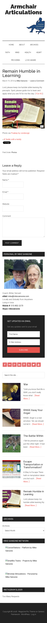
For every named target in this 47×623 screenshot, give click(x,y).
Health (28, 52)
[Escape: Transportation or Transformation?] (11, 469)
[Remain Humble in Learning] (11, 499)
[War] (11, 392)
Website (5, 204)
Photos (14, 152)
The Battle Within (33, 435)
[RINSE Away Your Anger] (11, 418)
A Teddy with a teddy (12, 139)
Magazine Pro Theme (26, 612)
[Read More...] (38, 424)
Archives (34, 45)
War (25, 384)
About (22, 45)
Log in (33, 614)
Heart (39, 52)
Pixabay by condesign (20, 133)
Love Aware (30, 60)
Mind (17, 52)
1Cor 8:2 (39, 93)
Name (5, 180)
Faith (7, 52)
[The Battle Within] (11, 443)
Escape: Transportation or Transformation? (33, 464)
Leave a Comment (37, 81)
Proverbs (15, 60)
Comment (6, 216)
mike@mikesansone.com (18, 296)
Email (5, 192)
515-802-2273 (17, 306)
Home (11, 45)
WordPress (25, 614)
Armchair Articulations (23, 9)
